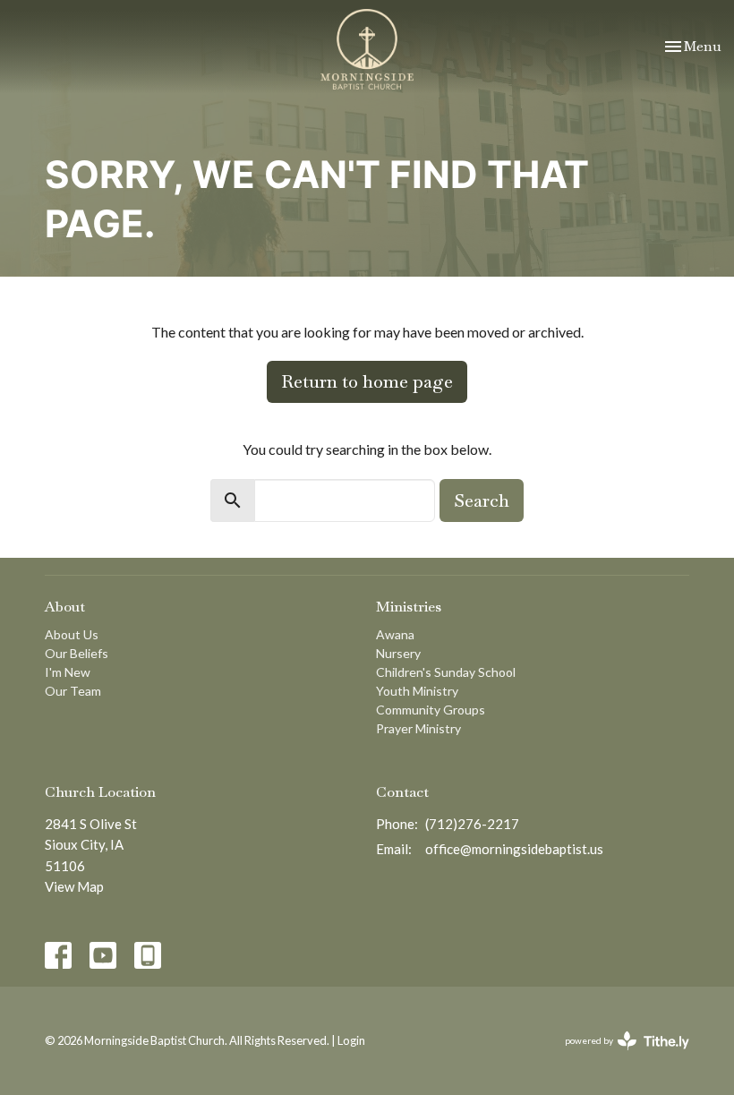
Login (351, 1040)
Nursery (398, 653)
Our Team (73, 690)
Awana (395, 634)
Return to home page (367, 381)
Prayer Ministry (418, 728)
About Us (71, 634)
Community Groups (430, 709)
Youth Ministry (417, 690)
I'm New (67, 672)
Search (481, 500)
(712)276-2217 (472, 824)
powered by (618, 1056)
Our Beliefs (76, 653)
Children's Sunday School (446, 672)
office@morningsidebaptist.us (514, 849)
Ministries (408, 606)
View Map (74, 886)
